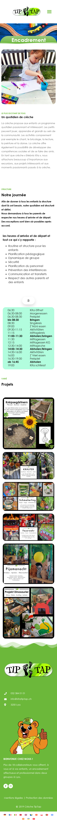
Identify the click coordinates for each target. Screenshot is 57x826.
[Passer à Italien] (15, 815)
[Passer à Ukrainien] (28, 819)
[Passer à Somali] (52, 815)
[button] (49, 11)
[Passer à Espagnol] (23, 819)
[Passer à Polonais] (41, 815)
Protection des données (39, 797)
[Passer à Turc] (33, 819)
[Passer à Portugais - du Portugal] (47, 815)
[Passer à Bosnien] (31, 815)
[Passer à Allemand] (4, 815)
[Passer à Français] (10, 815)
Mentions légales (13, 797)
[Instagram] (10, 786)
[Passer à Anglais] (25, 815)
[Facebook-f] (5, 786)
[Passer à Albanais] (20, 815)
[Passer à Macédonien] (36, 815)
